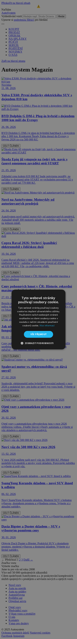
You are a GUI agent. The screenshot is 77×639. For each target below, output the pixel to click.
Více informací (47, 325)
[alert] (38, 319)
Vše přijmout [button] (38, 334)
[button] (38, 343)
